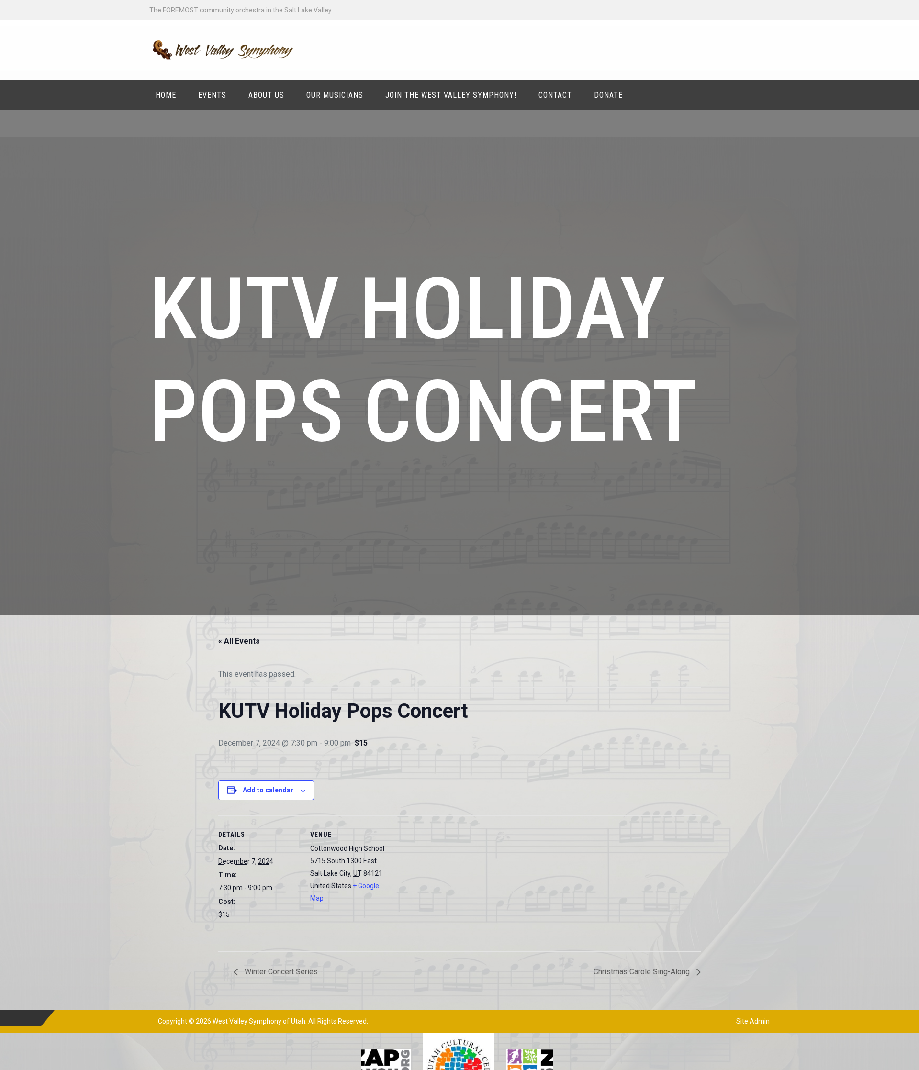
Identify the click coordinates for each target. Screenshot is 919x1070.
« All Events (239, 641)
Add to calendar (268, 790)
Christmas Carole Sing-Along (643, 971)
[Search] (761, 94)
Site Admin (753, 1021)
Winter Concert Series (280, 971)
